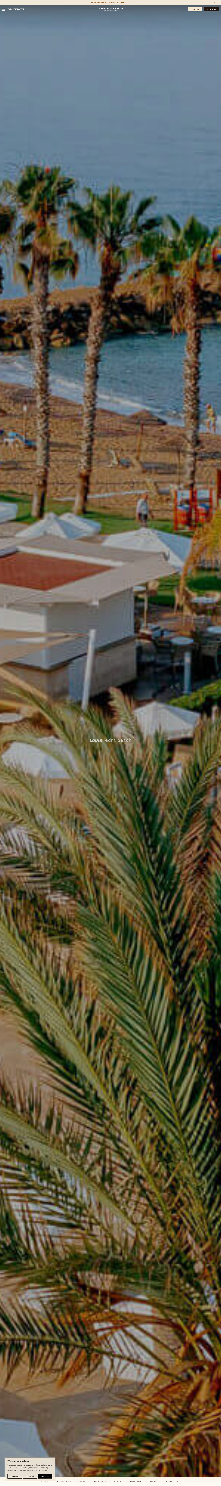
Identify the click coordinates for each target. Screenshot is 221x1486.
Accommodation (64, 1481)
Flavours (82, 1481)
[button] (3, 9)
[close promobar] (214, 2)
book (211, 9)
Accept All (45, 1476)
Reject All (30, 1476)
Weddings (117, 1481)
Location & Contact (171, 1481)
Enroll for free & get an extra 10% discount (108, 3)
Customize (15, 1476)
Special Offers (135, 1481)
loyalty (196, 9)
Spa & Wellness (99, 1481)
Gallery (152, 1481)
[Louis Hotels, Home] (17, 9)
